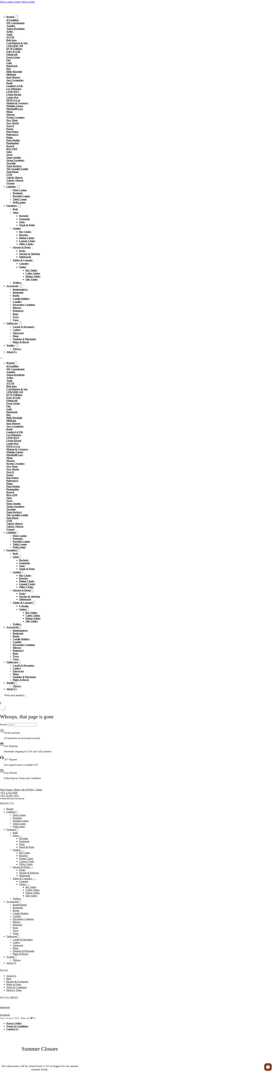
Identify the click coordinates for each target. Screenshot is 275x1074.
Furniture (11, 205)
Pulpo (9, 137)
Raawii (10, 146)
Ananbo (10, 25)
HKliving (11, 74)
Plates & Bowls (21, 342)
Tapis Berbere (14, 166)
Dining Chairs (26, 238)
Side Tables (31, 279)
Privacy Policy (14, 1023)
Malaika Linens (14, 106)
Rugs (15, 314)
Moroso (10, 114)
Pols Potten (12, 131)
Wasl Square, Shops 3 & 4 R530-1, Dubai (21, 789)
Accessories (12, 286)
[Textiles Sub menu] (17, 345)
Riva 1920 (11, 149)
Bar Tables (31, 270)
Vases (16, 320)
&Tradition (12, 20)
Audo (9, 34)
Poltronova (12, 134)
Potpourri (18, 310)
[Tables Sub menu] (27, 267)
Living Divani (13, 94)
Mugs (16, 336)
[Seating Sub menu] (22, 228)
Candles (17, 301)
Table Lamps (20, 199)
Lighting (11, 186)
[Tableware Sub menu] (20, 323)
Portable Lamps (21, 196)
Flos (8, 60)
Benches (23, 235)
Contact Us (12, 1029)
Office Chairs (26, 244)
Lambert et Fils (14, 86)
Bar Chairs (25, 231)
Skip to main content (10, 1)
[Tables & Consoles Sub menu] (34, 260)
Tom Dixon (12, 171)
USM (9, 174)
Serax (9, 154)
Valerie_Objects (14, 180)
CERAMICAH (14, 46)
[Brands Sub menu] (17, 17)
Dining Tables (32, 276)
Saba (9, 151)
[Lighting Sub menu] (18, 187)
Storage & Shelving (29, 253)
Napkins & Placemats (24, 339)
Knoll (9, 83)
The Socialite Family (17, 169)
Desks (22, 250)
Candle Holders (21, 298)
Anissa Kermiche (15, 28)
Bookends (18, 292)
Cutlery (17, 329)
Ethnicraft (12, 54)
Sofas (15, 212)
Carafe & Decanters (23, 326)
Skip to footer (28, 1)
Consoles (24, 263)
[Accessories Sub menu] (21, 286)
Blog (8, 978)
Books (16, 295)
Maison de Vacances (17, 103)
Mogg (9, 111)
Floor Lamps (20, 190)
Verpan (10, 183)
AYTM (10, 37)
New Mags (12, 120)
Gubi (9, 63)
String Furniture (15, 160)
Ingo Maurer (13, 77)
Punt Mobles (13, 140)
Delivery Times (14, 990)
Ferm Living (13, 57)
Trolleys (17, 282)
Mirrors (17, 307)
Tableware (12, 323)
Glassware (18, 333)
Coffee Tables (32, 273)
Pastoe (9, 129)
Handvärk (12, 66)
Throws (17, 349)
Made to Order (13, 984)
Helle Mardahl (14, 71)
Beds (15, 209)
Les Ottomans (13, 88)
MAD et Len (13, 100)
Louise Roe (12, 97)
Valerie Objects (14, 177)
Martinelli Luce (14, 108)
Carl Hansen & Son (17, 43)
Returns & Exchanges (17, 981)
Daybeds (23, 215)
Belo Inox (11, 40)
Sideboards (25, 257)
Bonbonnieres (20, 289)
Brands (10, 16)
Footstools (24, 219)
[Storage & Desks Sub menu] (32, 247)
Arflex (9, 31)
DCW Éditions (14, 48)
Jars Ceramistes (15, 80)
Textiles (10, 345)
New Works (12, 123)
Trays (16, 317)
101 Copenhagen (15, 23)
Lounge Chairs (27, 241)
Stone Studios (13, 157)
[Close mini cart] (3, 707)
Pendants (18, 193)
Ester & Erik (13, 51)
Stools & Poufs (27, 225)
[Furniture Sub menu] (19, 206)
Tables (22, 267)
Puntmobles (12, 143)
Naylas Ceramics (15, 117)
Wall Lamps (19, 202)
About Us (11, 352)
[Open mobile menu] (1, 358)
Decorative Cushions (24, 304)
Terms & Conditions (16, 987)
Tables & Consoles (23, 260)
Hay (8, 68)
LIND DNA (12, 91)
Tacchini (11, 163)
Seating (17, 228)
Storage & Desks (22, 247)
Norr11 (10, 126)
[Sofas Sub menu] (19, 557)
